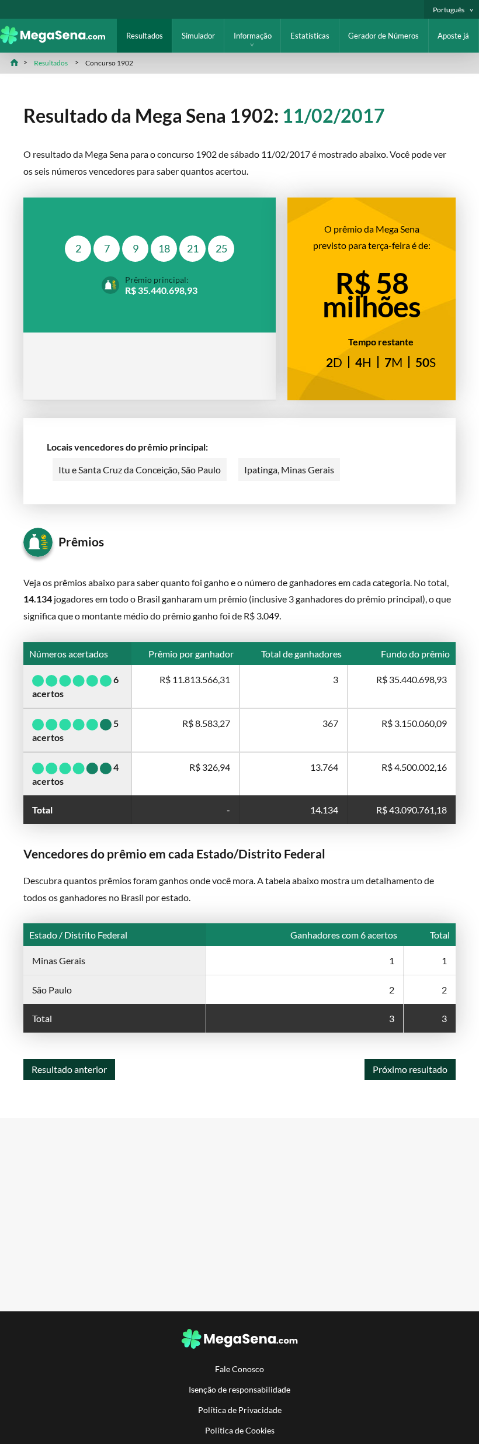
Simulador (198, 35)
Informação (253, 35)
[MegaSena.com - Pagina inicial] (58, 40)
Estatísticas (309, 35)
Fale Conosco (239, 1369)
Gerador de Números (383, 35)
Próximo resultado (410, 1069)
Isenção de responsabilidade (239, 1389)
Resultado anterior (69, 1069)
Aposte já (453, 35)
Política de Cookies (240, 1430)
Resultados (144, 35)
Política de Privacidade (240, 1410)
